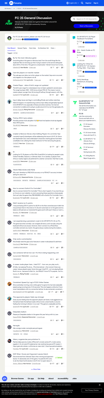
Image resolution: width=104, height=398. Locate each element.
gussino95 (16, 306)
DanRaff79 (16, 95)
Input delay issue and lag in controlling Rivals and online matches (36, 100)
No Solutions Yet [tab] (43, 48)
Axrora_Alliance (18, 363)
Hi (13, 152)
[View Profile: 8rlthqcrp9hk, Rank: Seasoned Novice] (9, 171)
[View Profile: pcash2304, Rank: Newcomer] (9, 153)
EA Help (41, 378)
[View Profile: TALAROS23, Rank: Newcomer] (9, 120)
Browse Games (17, 378)
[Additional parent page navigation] (14, 8)
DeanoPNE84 (17, 317)
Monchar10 (16, 244)
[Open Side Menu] (6, 3)
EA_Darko (79, 72)
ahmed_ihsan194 (18, 110)
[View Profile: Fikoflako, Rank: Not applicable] (9, 341)
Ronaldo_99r (17, 212)
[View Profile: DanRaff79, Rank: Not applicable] (9, 87)
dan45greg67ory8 (18, 292)
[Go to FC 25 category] (74, 115)
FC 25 (19, 8)
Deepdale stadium (19, 312)
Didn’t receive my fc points (23, 203)
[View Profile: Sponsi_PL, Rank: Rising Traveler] (9, 266)
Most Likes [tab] (32, 48)
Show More (36, 369)
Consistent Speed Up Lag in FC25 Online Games (31, 282)
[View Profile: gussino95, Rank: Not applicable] (9, 299)
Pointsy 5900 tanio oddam (22, 118)
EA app (31, 378)
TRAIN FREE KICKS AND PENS (24, 170)
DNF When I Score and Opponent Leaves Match (30, 354)
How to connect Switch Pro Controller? (27, 188)
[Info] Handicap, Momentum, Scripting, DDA (85, 81)
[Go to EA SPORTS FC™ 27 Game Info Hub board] (74, 102)
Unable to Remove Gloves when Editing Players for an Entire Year (36, 134)
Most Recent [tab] (11, 48)
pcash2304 (16, 161)
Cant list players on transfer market (26, 73)
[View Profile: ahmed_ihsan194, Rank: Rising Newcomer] (9, 102)
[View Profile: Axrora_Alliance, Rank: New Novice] (9, 356)
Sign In (96, 3)
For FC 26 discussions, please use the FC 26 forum (31, 37)
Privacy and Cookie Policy (45, 394)
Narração (16, 326)
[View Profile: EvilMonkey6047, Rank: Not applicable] (9, 74)
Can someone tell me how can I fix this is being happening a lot (36, 253)
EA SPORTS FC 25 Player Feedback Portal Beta (86, 38)
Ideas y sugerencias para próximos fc (26, 339)
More (52, 48)
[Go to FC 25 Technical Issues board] (80, 147)
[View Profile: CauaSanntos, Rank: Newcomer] (9, 327)
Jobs (74, 378)
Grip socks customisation (22, 239)
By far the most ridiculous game (24, 58)
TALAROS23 (17, 125)
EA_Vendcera (17, 39)
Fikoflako (16, 349)
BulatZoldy (16, 198)
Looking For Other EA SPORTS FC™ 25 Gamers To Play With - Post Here (86, 66)
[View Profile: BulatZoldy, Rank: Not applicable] (9, 190)
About (51, 378)
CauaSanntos (17, 331)
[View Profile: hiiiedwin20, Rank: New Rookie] (9, 59)
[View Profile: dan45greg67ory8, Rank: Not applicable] (9, 284)
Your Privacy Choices (92, 390)
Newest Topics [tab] (22, 48)
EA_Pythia (80, 56)
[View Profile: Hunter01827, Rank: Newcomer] (9, 254)
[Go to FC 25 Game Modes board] (80, 133)
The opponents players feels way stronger (28, 297)
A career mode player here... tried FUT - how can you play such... (36, 264)
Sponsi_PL (16, 274)
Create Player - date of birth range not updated (30, 85)
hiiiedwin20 (16, 67)
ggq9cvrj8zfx (17, 230)
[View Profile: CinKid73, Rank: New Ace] (9, 135)
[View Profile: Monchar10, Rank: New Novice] (9, 241)
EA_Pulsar (79, 42)
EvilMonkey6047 (18, 80)
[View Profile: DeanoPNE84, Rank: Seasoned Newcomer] (9, 313)
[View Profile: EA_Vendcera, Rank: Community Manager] (9, 38)
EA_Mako (79, 87)
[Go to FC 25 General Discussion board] (80, 124)
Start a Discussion (86, 26)
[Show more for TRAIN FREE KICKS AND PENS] (56, 180)
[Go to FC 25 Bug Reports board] (80, 156)
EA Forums (8, 8)
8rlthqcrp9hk (17, 177)
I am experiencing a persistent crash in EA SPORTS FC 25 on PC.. (37, 221)
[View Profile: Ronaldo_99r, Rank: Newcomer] (9, 205)
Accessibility (63, 378)
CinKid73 (16, 143)
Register (88, 3)
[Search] (82, 3)
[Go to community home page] (15, 3)
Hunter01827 (17, 256)
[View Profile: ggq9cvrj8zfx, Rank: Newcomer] (9, 223)
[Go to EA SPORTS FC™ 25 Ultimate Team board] (80, 139)
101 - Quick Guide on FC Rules (86, 51)
